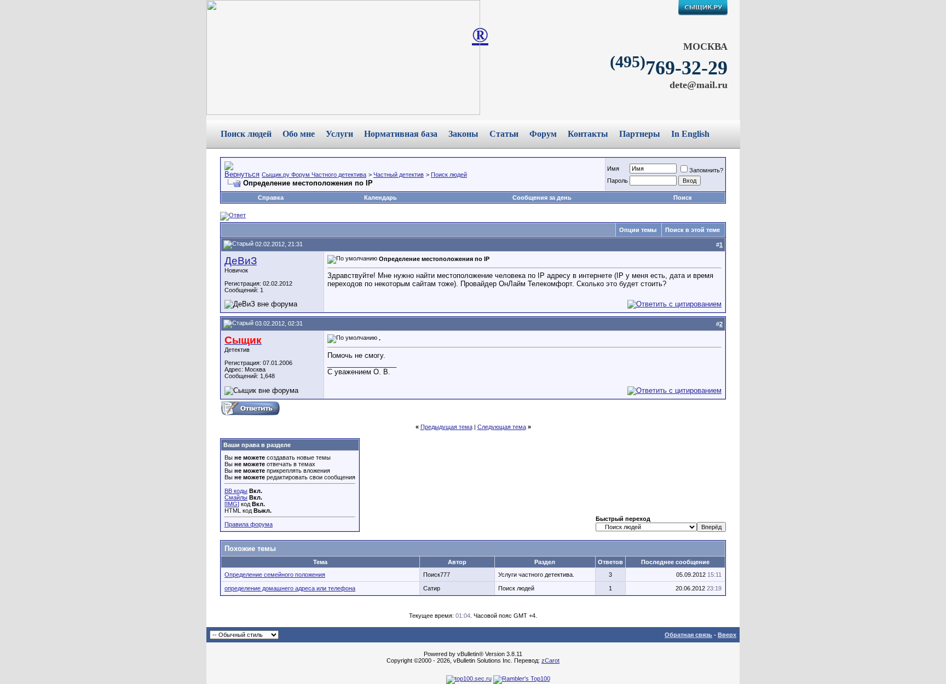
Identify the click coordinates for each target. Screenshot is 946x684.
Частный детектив (398, 174)
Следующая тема (501, 427)
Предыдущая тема (446, 427)
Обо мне (298, 133)
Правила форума (248, 524)
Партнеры (639, 133)
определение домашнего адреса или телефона (289, 588)
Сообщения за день (542, 197)
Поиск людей (246, 133)
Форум (543, 133)
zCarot (550, 660)
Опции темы (637, 230)
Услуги (339, 133)
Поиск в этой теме (692, 230)
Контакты (588, 133)
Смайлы (235, 497)
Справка (271, 197)
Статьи (503, 133)
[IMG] (231, 504)
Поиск (682, 197)
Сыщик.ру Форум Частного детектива (314, 174)
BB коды (235, 491)
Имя (613, 168)
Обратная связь (688, 634)
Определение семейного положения (274, 574)
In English (690, 133)
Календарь (380, 197)
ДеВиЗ (240, 260)
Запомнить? (706, 170)
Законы (463, 133)
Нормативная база (400, 133)
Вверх (727, 634)
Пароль (617, 180)
